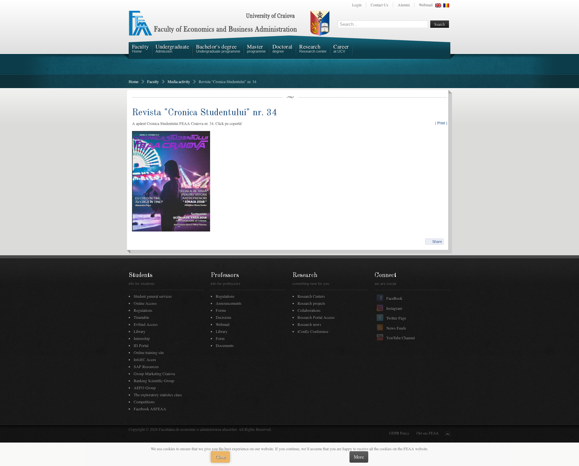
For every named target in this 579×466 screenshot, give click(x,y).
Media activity (179, 81)
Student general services (153, 296)
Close (220, 457)
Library (139, 331)
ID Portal (141, 345)
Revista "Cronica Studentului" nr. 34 (204, 112)
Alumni (404, 4)
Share (437, 242)
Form (220, 338)
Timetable (141, 317)
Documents (225, 345)
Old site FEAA (427, 433)
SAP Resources (146, 366)
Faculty (153, 81)
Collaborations (309, 310)
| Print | (441, 122)
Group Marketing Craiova (154, 373)
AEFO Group (145, 387)
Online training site (149, 352)
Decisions (224, 317)
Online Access (145, 303)
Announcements (229, 303)
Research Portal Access (316, 317)
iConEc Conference (313, 331)
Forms (221, 310)
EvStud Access (146, 324)
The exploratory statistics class (158, 394)
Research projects (311, 303)
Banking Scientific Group (154, 380)
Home (133, 81)
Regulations (143, 310)
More (359, 457)
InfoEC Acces (145, 359)
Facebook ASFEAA (150, 408)
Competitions (144, 401)
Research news (309, 324)
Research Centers (311, 296)
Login (357, 4)
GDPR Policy (399, 433)
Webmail (426, 4)
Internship (142, 338)
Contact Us (379, 4)
